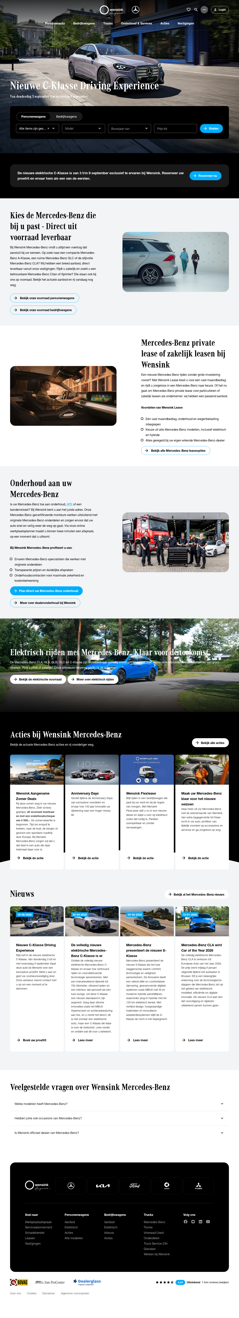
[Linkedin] (200, 1221)
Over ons (15, 1293)
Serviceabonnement (38, 1227)
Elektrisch (71, 1227)
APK (69, 504)
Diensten (150, 1249)
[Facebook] (185, 1221)
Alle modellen (74, 1238)
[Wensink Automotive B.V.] (113, 9)
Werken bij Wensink (157, 1254)
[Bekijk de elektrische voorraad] (119, 665)
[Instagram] (193, 1221)
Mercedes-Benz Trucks (154, 1224)
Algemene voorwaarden (75, 1293)
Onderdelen (151, 1238)
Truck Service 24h (156, 1243)
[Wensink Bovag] (19, 1282)
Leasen (30, 1238)
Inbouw (109, 1232)
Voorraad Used (154, 1232)
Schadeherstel (34, 1232)
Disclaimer (48, 1293)
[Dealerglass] (87, 1282)
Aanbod (70, 1222)
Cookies (31, 1293)
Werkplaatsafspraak (38, 1222)
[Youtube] (208, 1221)
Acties (69, 1232)
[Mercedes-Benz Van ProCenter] (49, 1282)
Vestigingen (33, 1243)
